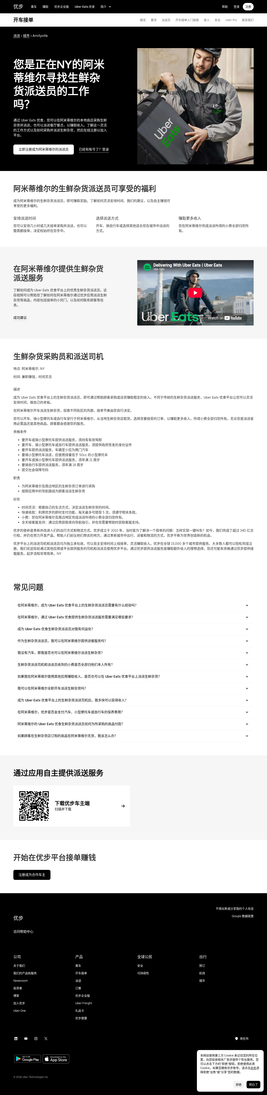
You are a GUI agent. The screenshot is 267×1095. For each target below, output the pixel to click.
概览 (143, 20)
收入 (207, 20)
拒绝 (239, 1084)
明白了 (253, 1084)
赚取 (45, 6)
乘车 (34, 6)
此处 (253, 1068)
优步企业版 (61, 6)
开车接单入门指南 (187, 20)
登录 (236, 6)
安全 (217, 20)
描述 (16, 389)
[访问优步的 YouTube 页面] (26, 1039)
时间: (17, 377)
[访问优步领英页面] (16, 1039)
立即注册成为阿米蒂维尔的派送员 (44, 149)
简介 (103, 6)
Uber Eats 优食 (85, 6)
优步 (18, 7)
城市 (26, 36)
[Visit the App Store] (56, 1059)
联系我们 (248, 20)
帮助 (225, 6)
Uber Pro (231, 20)
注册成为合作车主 (32, 875)
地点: (17, 369)
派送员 (166, 20)
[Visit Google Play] (27, 1059)
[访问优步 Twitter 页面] (46, 1039)
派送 (16, 36)
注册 (248, 6)
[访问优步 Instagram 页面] (36, 1039)
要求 (154, 20)
